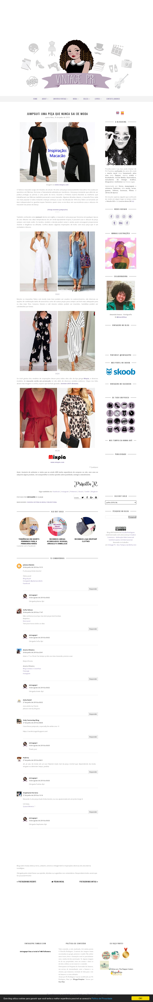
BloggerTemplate (78, 979)
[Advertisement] (76, 17)
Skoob (80, 491)
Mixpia (86, 378)
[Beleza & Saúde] (131, 408)
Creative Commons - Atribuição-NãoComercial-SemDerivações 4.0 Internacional (121, 537)
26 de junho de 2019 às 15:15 (33, 567)
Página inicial (59, 881)
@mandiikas (122, 317)
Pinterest (73, 491)
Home (35, 98)
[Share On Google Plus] (91, 497)
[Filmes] (110, 424)
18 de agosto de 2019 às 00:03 (39, 745)
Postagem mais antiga (87, 881)
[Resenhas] (117, 416)
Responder (93, 589)
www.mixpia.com (57, 462)
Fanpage (26, 671)
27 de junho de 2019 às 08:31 (33, 760)
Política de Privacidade (102, 998)
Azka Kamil (27, 700)
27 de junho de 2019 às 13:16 (33, 795)
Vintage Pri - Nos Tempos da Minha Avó (122, 545)
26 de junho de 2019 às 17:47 (33, 612)
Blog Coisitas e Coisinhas (32, 668)
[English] (118, 114)
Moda (75, 98)
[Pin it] (96, 497)
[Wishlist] (124, 432)
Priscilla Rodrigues (128, 532)
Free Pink (62, 982)
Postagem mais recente (27, 881)
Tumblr (87, 491)
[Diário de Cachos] (117, 432)
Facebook (56, 491)
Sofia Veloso (28, 610)
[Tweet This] (83, 497)
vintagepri (33, 595)
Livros (97, 98)
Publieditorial (51, 502)
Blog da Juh (27, 578)
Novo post (26, 621)
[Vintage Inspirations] (110, 416)
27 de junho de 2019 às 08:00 (33, 723)
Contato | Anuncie (113, 98)
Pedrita (26, 758)
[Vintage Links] (131, 432)
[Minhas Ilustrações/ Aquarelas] (117, 424)
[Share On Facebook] (87, 497)
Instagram (65, 491)
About (44, 98)
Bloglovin (94, 491)
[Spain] (123, 114)
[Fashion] (117, 408)
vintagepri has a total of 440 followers (35, 951)
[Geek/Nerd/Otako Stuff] (124, 424)
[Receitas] (131, 424)
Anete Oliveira (28, 650)
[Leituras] (124, 408)
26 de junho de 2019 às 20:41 (33, 652)
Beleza (85, 98)
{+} (133, 201)
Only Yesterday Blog (31, 720)
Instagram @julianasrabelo (33, 581)
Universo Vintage (59, 98)
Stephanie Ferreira (30, 793)
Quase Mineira (28, 806)
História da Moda (39, 502)
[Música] (131, 416)
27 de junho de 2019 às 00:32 (33, 702)
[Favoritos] (110, 408)
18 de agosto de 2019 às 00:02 (39, 598)
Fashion (30, 502)
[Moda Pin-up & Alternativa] (124, 416)
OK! (140, 998)
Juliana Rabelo (28, 565)
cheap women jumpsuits (57, 210)
